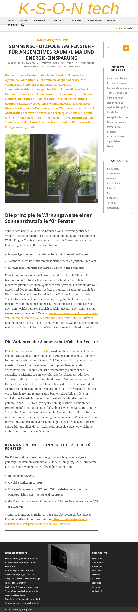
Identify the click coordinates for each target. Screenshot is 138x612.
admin (34, 63)
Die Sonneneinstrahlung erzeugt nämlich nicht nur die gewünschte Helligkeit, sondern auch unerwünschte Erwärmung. (48, 89)
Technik (24, 20)
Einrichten (94, 20)
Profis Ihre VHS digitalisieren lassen (115, 141)
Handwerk (40, 20)
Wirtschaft (76, 20)
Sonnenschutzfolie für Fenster (30, 351)
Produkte (58, 20)
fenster (46, 63)
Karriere (13, 24)
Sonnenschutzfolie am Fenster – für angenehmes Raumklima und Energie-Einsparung (51, 52)
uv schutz (51, 66)
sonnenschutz (33, 66)
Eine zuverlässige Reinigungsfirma (21, 558)
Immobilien (113, 183)
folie (56, 63)
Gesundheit (113, 173)
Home (11, 20)
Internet (111, 20)
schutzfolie (69, 63)
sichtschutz (86, 63)
